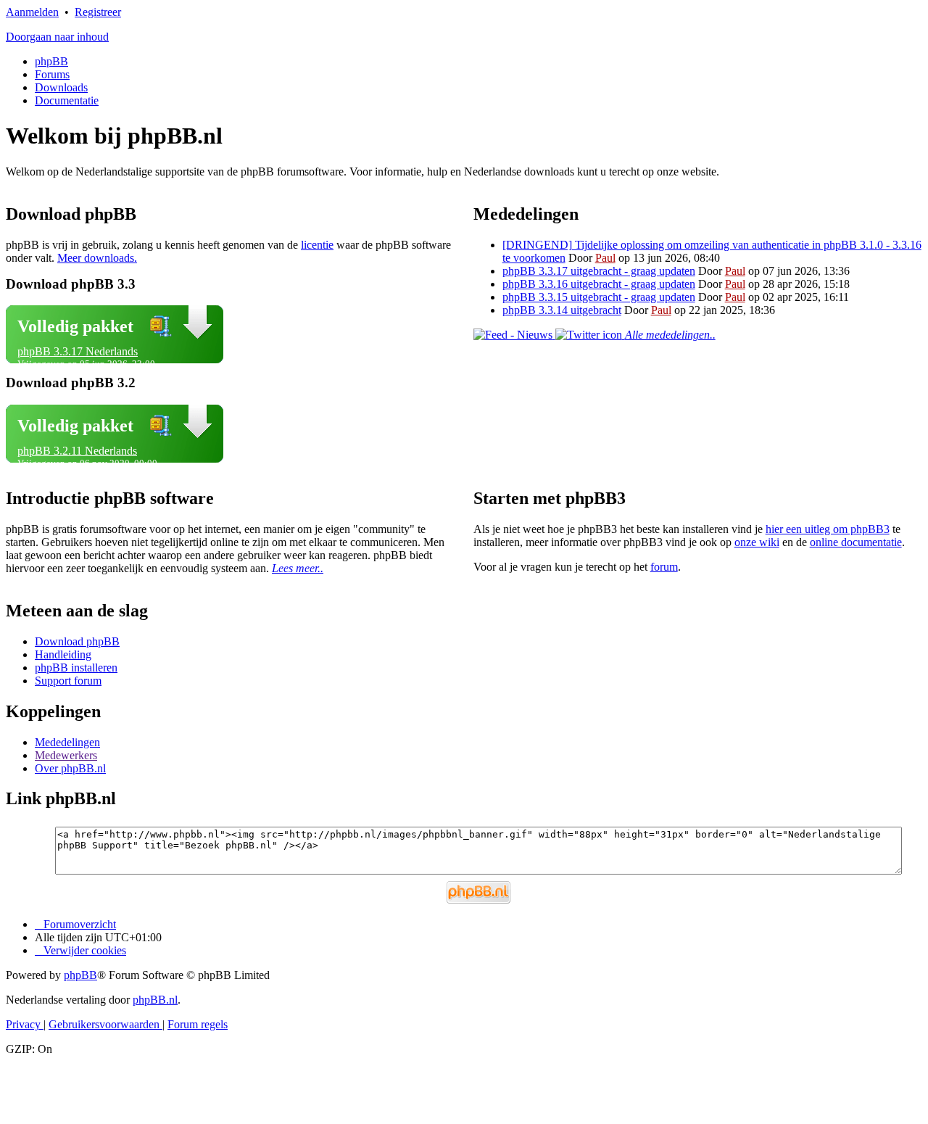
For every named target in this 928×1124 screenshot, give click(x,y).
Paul (605, 258)
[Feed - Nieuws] (514, 334)
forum (664, 567)
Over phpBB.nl (70, 768)
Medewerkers (66, 755)
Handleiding (63, 654)
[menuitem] (80, 950)
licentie (317, 245)
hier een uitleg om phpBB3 (828, 529)
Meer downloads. (97, 258)
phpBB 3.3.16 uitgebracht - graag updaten (598, 284)
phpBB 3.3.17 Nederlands (77, 351)
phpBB (51, 61)
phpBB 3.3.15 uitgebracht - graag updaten (598, 297)
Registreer (98, 12)
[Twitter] (590, 334)
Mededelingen (67, 742)
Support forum (68, 680)
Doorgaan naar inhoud (57, 36)
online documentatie (856, 542)
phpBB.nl (155, 999)
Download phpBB (77, 641)
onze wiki (756, 542)
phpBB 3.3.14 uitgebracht (561, 310)
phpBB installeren (76, 667)
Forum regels (197, 1024)
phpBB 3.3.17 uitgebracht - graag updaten (598, 271)
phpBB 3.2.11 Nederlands (77, 451)
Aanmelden (32, 12)
